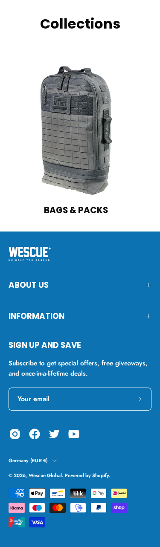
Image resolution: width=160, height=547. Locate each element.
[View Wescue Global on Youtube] (73, 434)
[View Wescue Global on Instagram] (15, 434)
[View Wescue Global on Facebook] (34, 434)
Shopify (100, 475)
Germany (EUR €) (28, 460)
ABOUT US (29, 285)
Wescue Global (45, 475)
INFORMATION (36, 316)
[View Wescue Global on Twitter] (54, 434)
